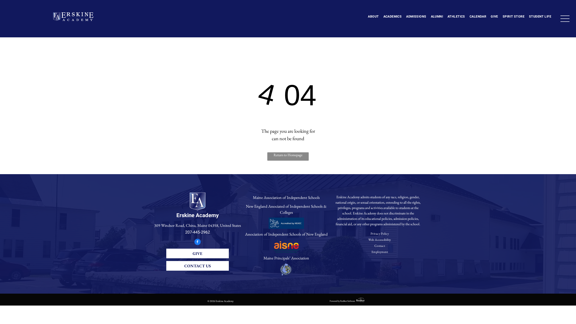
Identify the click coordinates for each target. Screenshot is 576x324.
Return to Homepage (288, 155)
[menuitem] (373, 16)
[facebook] (197, 242)
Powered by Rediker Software (342, 300)
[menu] (565, 19)
